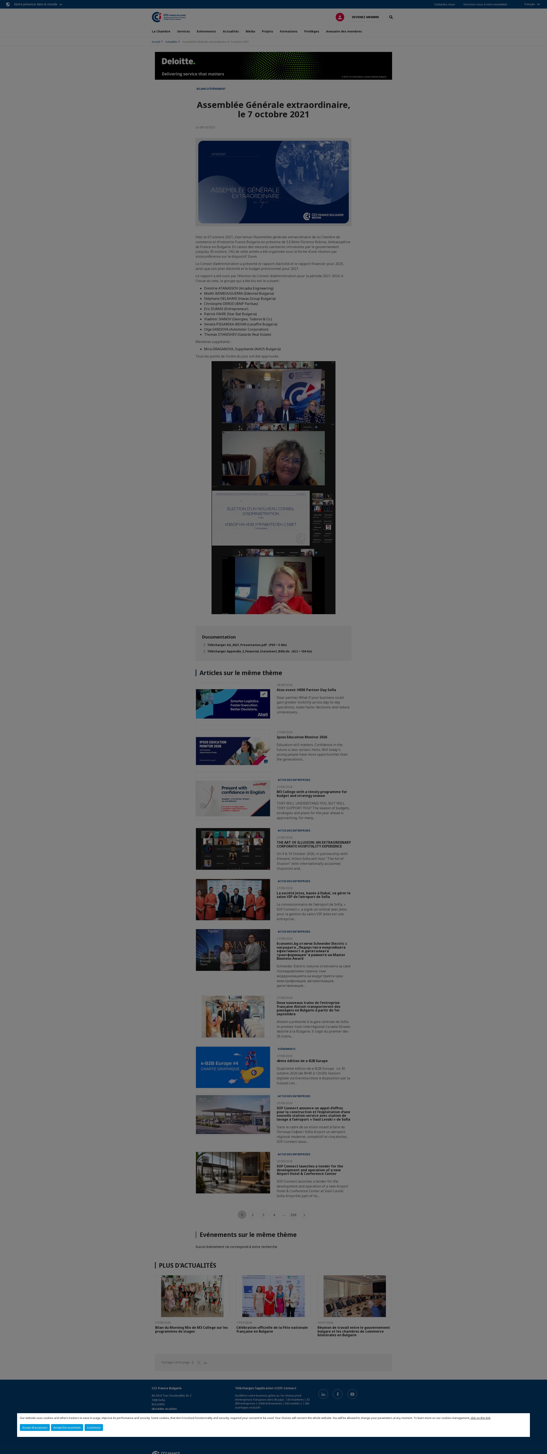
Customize (94, 1427)
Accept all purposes (34, 1427)
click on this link (480, 1418)
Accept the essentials (67, 1427)
